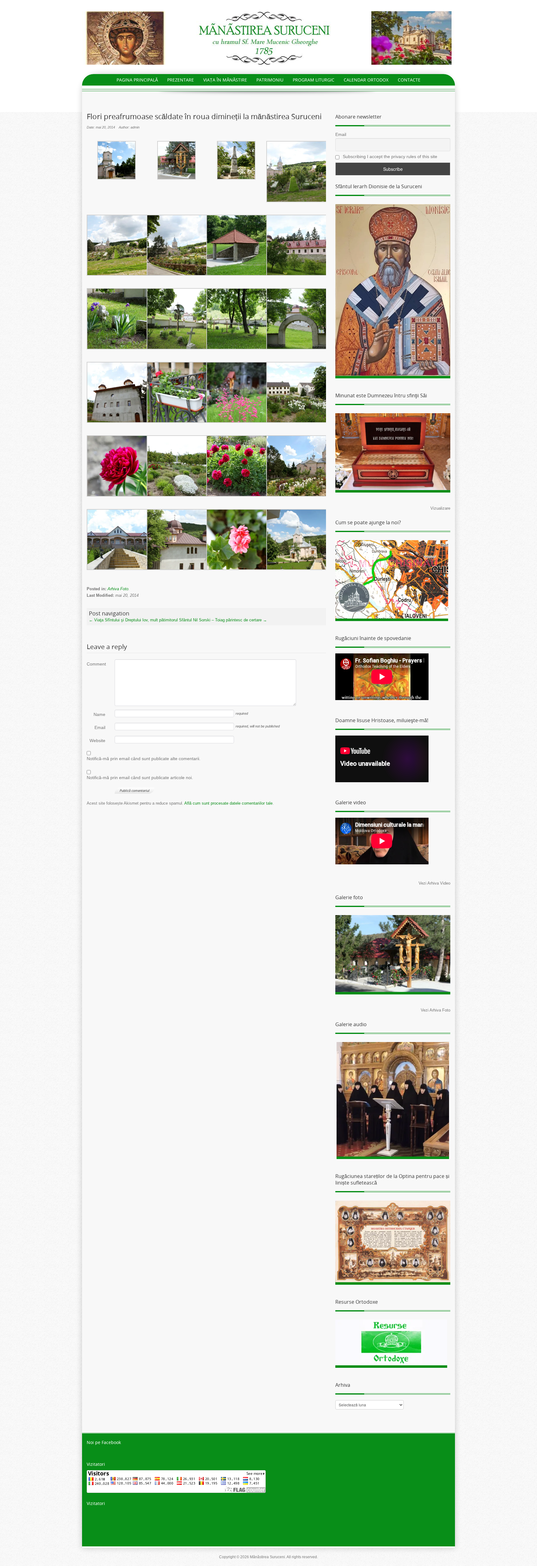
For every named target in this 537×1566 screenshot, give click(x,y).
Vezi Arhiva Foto (435, 1010)
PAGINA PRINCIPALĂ (137, 80)
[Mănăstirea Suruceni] (268, 37)
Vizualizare (440, 508)
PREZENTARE (180, 80)
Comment (96, 663)
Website (97, 740)
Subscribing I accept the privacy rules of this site (389, 156)
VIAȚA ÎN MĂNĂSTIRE (225, 80)
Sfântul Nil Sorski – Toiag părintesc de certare (223, 620)
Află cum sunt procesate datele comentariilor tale (228, 803)
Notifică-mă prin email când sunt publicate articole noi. (140, 777)
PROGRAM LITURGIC (313, 80)
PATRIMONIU (269, 80)
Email (99, 727)
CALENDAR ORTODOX (366, 80)
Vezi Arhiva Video (434, 883)
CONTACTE (409, 80)
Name (99, 714)
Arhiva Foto (118, 589)
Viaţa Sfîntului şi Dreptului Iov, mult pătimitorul (133, 620)
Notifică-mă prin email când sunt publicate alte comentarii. (143, 758)
